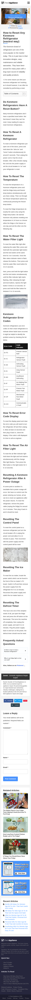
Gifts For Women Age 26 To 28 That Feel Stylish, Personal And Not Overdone (16, 917)
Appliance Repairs (8, 966)
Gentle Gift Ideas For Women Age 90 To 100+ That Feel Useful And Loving (16, 906)
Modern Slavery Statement (14, 991)
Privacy (27, 998)
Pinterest (20, 665)
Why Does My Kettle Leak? (11, 981)
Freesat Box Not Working (10, 980)
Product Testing (17, 987)
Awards (3, 991)
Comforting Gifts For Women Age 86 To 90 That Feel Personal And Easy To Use (16, 928)
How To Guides (7, 962)
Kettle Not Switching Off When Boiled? (14, 978)
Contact (9, 998)
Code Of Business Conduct (9, 989)
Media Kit (6, 968)
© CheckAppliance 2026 (15, 996)
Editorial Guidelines (6, 987)
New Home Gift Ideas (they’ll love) (13, 976)
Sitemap (15, 998)
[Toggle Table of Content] (23, 93)
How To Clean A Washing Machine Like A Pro (16, 983)
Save (26, 700)
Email (5, 767)
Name (5, 757)
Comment (7, 728)
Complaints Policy (23, 989)
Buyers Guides (7, 964)
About (4, 998)
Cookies (21, 998)
